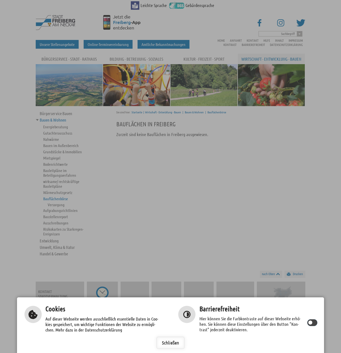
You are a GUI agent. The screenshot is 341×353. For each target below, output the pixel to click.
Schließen (170, 343)
